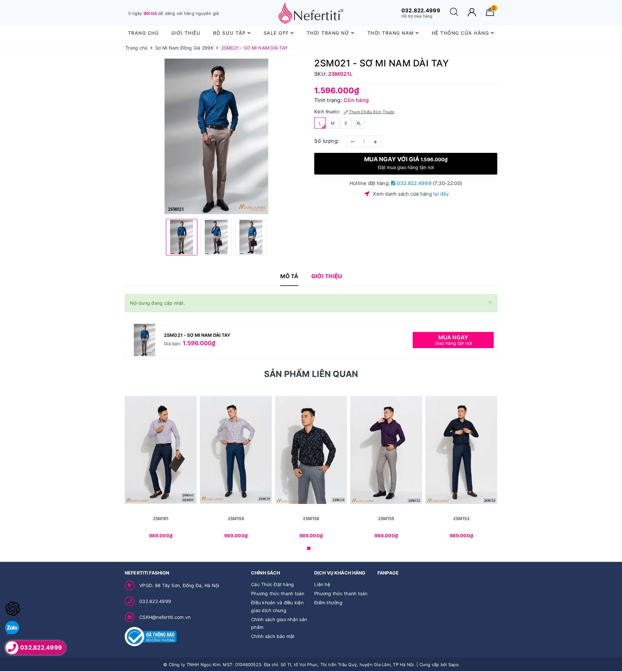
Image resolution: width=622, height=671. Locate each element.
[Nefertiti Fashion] (311, 13)
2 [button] (313, 548)
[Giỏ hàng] (490, 14)
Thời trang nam (391, 33)
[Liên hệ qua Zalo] (12, 628)
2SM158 (311, 518)
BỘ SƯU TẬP (230, 33)
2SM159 (236, 518)
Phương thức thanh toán (278, 593)
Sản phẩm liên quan (311, 374)
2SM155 (386, 518)
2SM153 (461, 518)
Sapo (453, 664)
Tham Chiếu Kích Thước (371, 111)
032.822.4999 (414, 183)
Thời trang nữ (329, 33)
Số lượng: (327, 141)
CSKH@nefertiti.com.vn (164, 617)
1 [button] (308, 548)
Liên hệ (322, 584)
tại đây (441, 194)
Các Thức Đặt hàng (272, 584)
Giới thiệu (185, 33)
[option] (216, 136)
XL (359, 123)
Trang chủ (143, 33)
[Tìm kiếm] (454, 14)
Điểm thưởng (328, 602)
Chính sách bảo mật (273, 636)
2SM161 (161, 518)
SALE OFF (277, 33)
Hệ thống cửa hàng (461, 33)
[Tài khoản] (472, 12)
